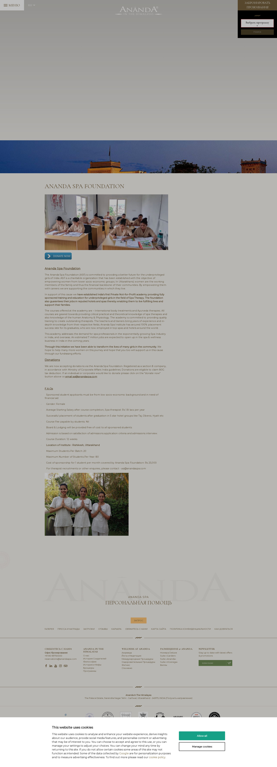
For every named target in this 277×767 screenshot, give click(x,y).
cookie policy (157, 757)
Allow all (202, 735)
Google (124, 753)
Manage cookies (202, 746)
